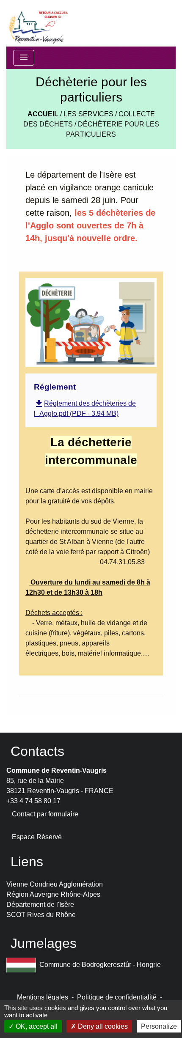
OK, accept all (36, 1026)
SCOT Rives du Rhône (41, 914)
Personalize (159, 1026)
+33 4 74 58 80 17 (33, 801)
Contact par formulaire (45, 814)
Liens (27, 861)
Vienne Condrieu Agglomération (54, 884)
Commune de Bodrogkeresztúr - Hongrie (100, 964)
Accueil (43, 114)
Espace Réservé (37, 836)
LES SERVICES (88, 114)
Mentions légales (42, 997)
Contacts (37, 751)
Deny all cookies (102, 1026)
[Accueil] (38, 23)
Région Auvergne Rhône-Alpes (53, 894)
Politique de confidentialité (117, 997)
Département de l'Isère (40, 904)
